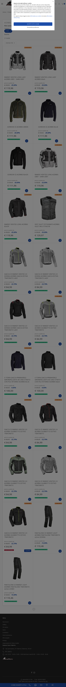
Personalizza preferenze (33, 27)
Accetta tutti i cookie (33, 24)
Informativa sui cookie (35, 16)
